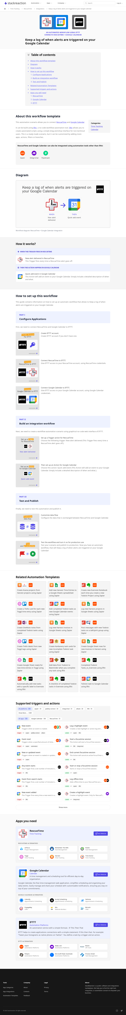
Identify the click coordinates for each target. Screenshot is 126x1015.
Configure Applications (42, 74)
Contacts (26, 991)
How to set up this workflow (42, 71)
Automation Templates (10, 995)
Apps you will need (38, 93)
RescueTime (28, 9)
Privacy (46, 987)
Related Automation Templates (43, 85)
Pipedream (46, 158)
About (26, 987)
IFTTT (35, 103)
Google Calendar (40, 99)
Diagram (34, 64)
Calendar (94, 129)
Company (61, 3)
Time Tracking (14, 9)
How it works (35, 68)
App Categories (8, 987)
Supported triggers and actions (43, 89)
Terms (46, 991)
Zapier (22, 158)
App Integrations (8, 991)
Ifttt (35, 128)
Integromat (34, 158)
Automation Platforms (39, 925)
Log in (120, 3)
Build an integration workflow (45, 78)
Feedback (27, 995)
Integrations (40, 9)
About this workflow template (42, 61)
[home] (5, 8)
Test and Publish (39, 81)
